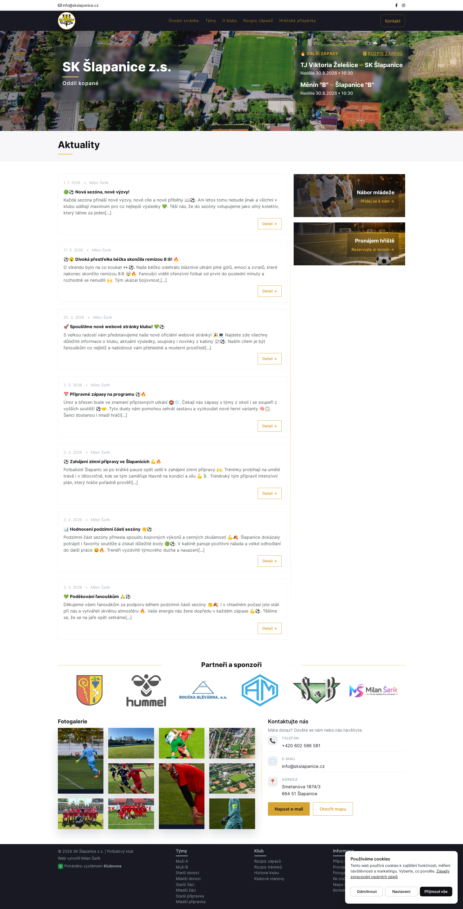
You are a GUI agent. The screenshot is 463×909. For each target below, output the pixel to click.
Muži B (182, 867)
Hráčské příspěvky (297, 21)
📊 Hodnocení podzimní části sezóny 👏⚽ (108, 529)
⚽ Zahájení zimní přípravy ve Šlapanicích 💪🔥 (112, 461)
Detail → (269, 223)
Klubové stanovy (269, 878)
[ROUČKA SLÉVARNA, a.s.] (203, 690)
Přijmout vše (435, 891)
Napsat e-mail (289, 809)
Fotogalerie (343, 872)
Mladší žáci (186, 890)
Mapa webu (343, 884)
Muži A (182, 861)
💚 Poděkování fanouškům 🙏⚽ (97, 596)
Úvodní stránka (184, 21)
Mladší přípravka (191, 901)
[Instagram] (403, 5)
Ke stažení (342, 878)
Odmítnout (367, 891)
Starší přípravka (190, 896)
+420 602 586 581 (301, 745)
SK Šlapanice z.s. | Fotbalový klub (103, 851)
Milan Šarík (90, 858)
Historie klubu (266, 872)
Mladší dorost (188, 878)
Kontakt (393, 21)
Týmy (210, 21)
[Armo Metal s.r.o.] (260, 690)
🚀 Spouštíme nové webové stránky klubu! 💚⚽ (114, 326)
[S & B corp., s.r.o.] (317, 690)
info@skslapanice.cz (81, 5)
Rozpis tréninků (268, 867)
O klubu (229, 21)
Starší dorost (187, 872)
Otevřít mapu (333, 809)
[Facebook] (396, 5)
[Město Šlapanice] (89, 690)
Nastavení (401, 891)
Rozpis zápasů (258, 21)
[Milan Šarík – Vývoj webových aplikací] (373, 690)
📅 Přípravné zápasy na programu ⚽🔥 (105, 394)
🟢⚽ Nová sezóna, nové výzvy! (96, 192)
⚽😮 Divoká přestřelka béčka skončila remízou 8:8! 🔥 (121, 259)
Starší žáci (185, 884)
